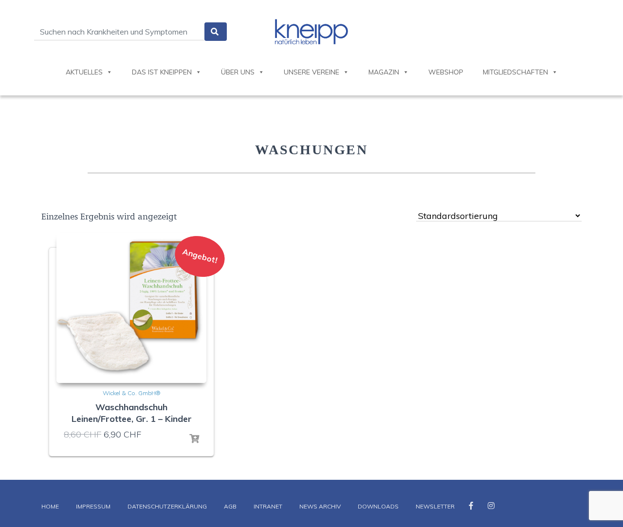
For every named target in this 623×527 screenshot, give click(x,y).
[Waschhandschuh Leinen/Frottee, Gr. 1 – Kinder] (131, 308)
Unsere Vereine (311, 72)
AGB (230, 506)
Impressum (93, 506)
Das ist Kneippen (162, 72)
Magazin (383, 72)
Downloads (378, 506)
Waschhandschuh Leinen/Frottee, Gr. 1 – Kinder (132, 412)
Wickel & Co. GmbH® (131, 393)
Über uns (238, 72)
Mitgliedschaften (515, 72)
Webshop (445, 72)
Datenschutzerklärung (167, 506)
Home (50, 506)
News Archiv (320, 506)
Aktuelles (84, 72)
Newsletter (435, 506)
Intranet (268, 506)
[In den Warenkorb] (194, 439)
